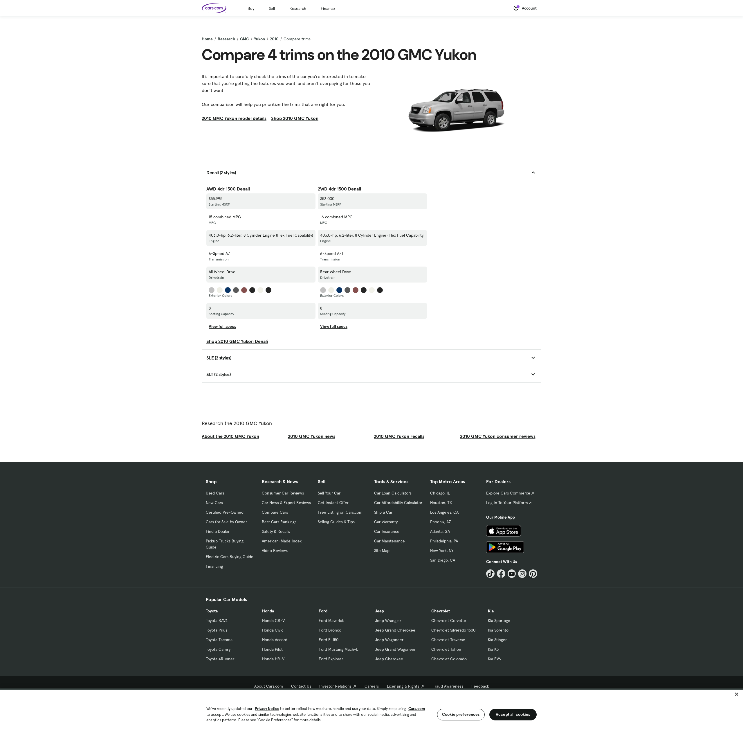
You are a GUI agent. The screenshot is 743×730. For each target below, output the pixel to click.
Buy (251, 8)
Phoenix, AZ (440, 521)
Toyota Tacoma (219, 639)
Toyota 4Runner (220, 658)
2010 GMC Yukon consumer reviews (497, 436)
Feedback (480, 686)
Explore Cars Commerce (508, 493)
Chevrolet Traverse (448, 639)
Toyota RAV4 (217, 620)
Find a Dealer (218, 531)
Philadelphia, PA (444, 541)
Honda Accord (274, 639)
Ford (323, 611)
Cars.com (416, 708)
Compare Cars (275, 512)
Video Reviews (275, 550)
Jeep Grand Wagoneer (395, 649)
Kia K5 (493, 649)
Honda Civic (272, 630)
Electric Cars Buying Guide (229, 556)
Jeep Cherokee (389, 658)
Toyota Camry (218, 649)
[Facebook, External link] (501, 573)
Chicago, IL (440, 493)
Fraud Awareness (447, 686)
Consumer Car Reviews (283, 493)
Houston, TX (441, 502)
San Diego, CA (442, 560)
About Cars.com (268, 686)
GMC (244, 39)
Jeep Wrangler (388, 620)
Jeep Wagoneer (389, 639)
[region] (371, 709)
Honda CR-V (273, 620)
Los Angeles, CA (444, 512)
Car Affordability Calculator (398, 502)
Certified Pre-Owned (225, 512)
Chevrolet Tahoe (446, 649)
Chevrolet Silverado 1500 (453, 630)
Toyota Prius (216, 630)
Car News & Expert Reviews (286, 502)
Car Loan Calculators (393, 493)
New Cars (214, 502)
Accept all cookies (513, 714)
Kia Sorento (498, 630)
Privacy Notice (267, 708)
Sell (272, 8)
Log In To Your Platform (507, 502)
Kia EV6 (494, 658)
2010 (274, 39)
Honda (268, 611)
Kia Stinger (497, 639)
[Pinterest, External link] (533, 573)
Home (207, 39)
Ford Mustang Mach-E (338, 649)
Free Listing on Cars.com (340, 512)
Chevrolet (440, 611)
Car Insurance (386, 531)
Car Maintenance (389, 541)
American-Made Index (282, 541)
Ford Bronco (330, 630)
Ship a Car (383, 512)
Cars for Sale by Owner (226, 521)
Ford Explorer (331, 658)
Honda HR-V (273, 658)
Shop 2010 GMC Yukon (294, 118)
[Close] (736, 694)
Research (297, 8)
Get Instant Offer (333, 502)
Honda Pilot (272, 649)
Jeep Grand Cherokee (395, 630)
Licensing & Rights (403, 686)
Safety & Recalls (276, 531)
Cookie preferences (461, 714)
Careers (372, 686)
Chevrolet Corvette (448, 620)
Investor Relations (335, 686)
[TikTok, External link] (490, 573)
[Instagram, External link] (522, 573)
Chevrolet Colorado (449, 658)
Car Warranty (386, 521)
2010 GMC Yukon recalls (399, 436)
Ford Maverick (331, 620)
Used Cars (215, 493)
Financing (214, 566)
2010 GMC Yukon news (311, 436)
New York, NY (441, 550)
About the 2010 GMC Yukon (230, 436)
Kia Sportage (499, 620)
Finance (328, 8)
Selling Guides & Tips (336, 521)
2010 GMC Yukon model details (234, 118)
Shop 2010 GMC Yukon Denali (237, 341)
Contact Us (301, 686)
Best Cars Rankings (279, 521)
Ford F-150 (328, 639)
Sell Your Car (329, 493)
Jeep (379, 611)
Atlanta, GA (440, 531)
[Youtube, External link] (512, 573)
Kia (491, 611)
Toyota (212, 611)
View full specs (222, 326)
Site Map (381, 550)
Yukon (259, 39)
